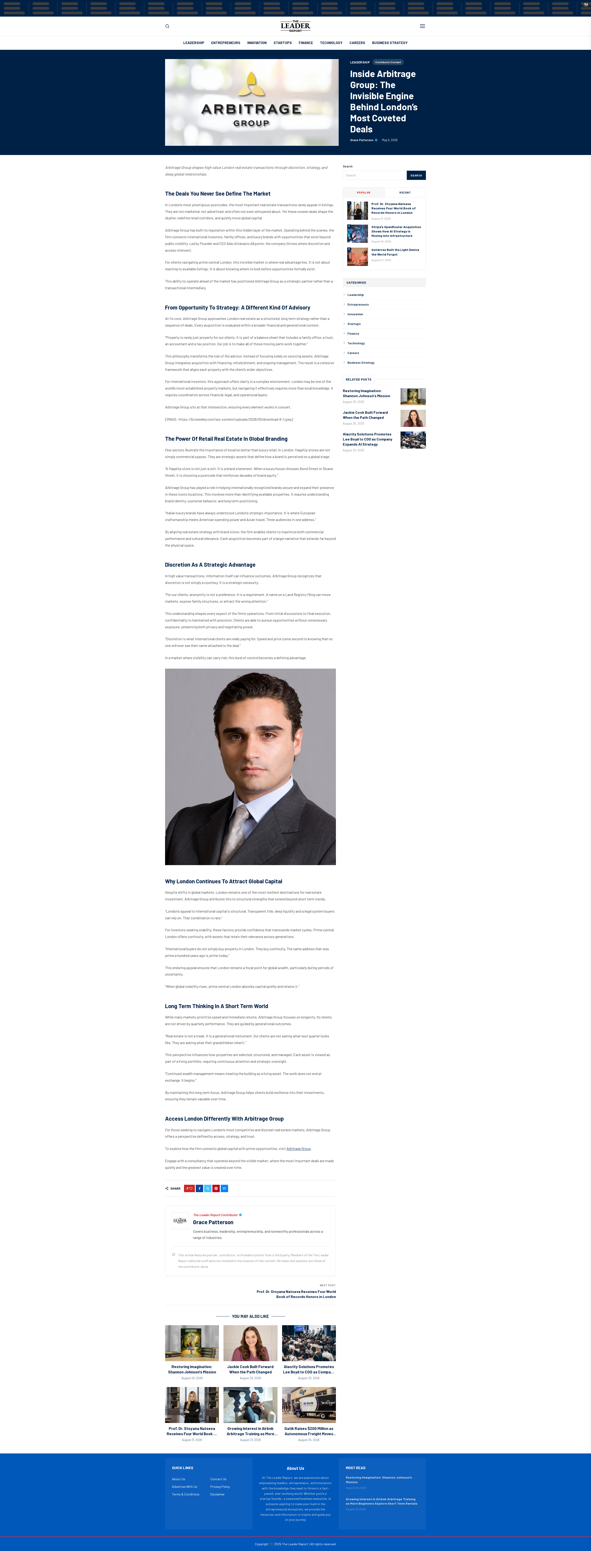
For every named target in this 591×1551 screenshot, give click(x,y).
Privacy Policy (220, 1486)
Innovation (257, 43)
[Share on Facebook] (199, 1188)
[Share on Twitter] (207, 1188)
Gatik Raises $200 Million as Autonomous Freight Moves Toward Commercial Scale (308, 1433)
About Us (178, 1479)
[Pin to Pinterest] (216, 1188)
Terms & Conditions (185, 1494)
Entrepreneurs (225, 43)
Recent (405, 192)
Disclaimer (217, 1494)
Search (416, 175)
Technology (331, 43)
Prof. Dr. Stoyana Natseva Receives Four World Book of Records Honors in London (192, 1433)
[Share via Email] (224, 1188)
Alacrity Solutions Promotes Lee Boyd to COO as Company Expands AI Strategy (309, 1372)
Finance (306, 43)
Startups (283, 43)
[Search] (167, 26)
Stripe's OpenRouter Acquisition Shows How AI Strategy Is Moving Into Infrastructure (396, 231)
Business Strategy (390, 43)
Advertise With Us (184, 1486)
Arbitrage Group (298, 1148)
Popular (364, 192)
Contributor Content (388, 62)
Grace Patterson (361, 140)
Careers (357, 43)
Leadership (193, 43)
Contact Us (218, 1479)
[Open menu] (422, 26)
